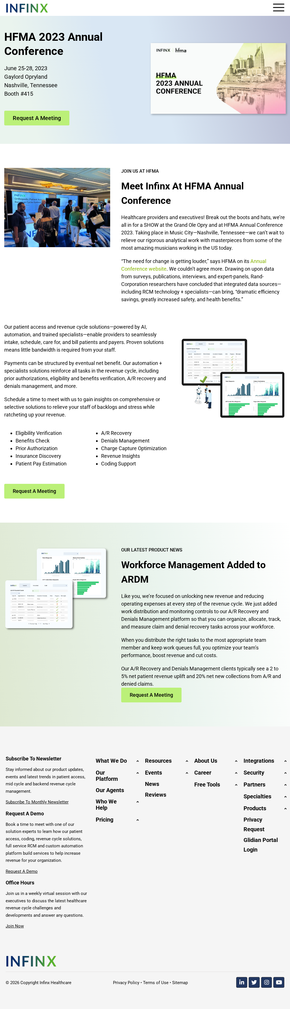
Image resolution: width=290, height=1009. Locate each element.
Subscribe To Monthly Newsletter (37, 802)
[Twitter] (254, 982)
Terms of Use (156, 982)
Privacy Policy (126, 982)
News (152, 784)
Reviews (155, 794)
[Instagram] (266, 982)
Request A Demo (22, 871)
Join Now (15, 926)
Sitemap (180, 982)
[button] (116, 761)
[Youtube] (278, 982)
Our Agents (110, 790)
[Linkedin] (241, 982)
